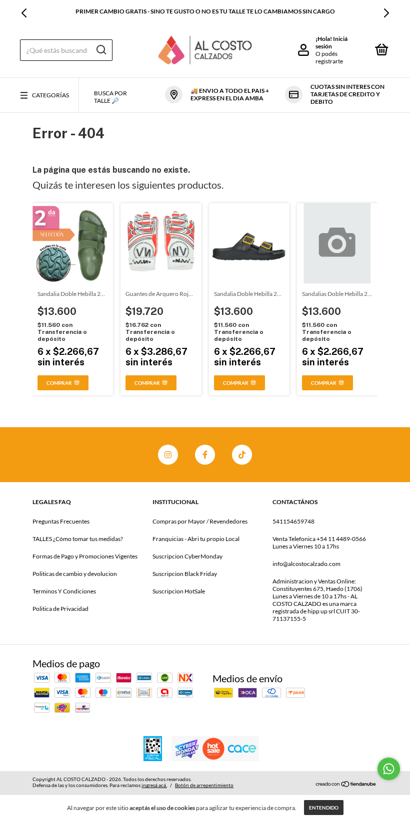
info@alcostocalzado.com (306, 563)
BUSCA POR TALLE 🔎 (110, 96)
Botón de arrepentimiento (204, 785)
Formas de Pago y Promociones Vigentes (85, 556)
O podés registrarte (329, 57)
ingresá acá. (154, 785)
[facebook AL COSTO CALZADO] (205, 455)
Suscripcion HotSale (178, 591)
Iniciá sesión (332, 42)
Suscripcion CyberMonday (187, 556)
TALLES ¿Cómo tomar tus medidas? (77, 539)
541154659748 (293, 521)
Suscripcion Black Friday (184, 573)
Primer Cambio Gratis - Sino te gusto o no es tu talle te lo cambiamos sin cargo (205, 11)
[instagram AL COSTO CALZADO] (168, 455)
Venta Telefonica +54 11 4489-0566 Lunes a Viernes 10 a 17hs (319, 542)
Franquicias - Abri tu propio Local (196, 539)
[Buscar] (100, 50)
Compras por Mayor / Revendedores (200, 521)
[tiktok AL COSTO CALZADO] (242, 455)
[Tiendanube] (346, 784)
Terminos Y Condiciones (64, 591)
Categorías (50, 95)
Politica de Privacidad (60, 608)
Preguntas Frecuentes (61, 521)
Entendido (323, 808)
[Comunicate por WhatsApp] (389, 769)
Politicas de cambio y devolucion (74, 573)
